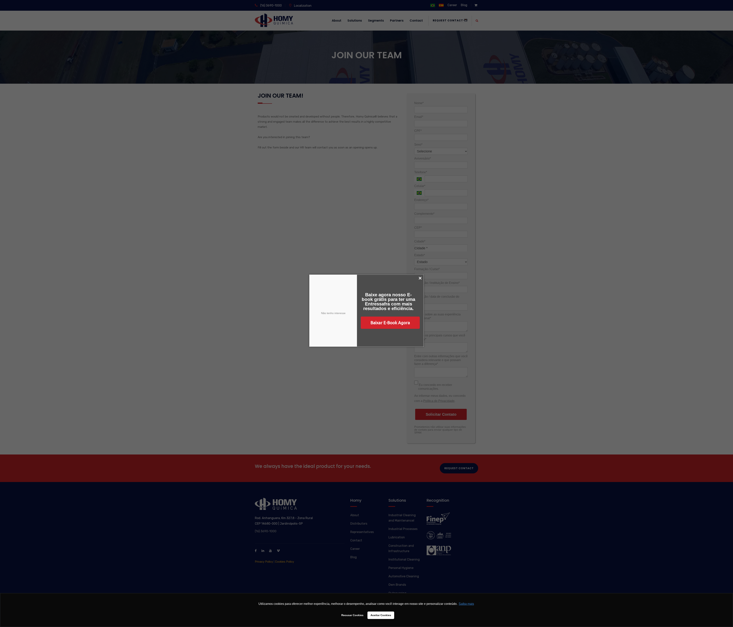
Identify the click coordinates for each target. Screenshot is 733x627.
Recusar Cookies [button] (352, 615)
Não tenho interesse (333, 313)
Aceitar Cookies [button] (381, 615)
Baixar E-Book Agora (390, 322)
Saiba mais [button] (466, 603)
